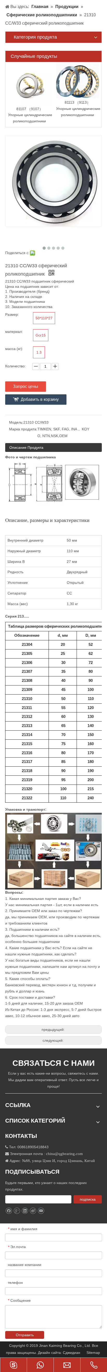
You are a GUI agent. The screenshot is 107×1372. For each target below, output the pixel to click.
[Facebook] (8, 1211)
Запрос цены (25, 386)
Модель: (16, 422)
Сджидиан (72, 1352)
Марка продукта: (23, 429)
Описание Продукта (26, 447)
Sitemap (93, 1352)
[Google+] (17, 1211)
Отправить (25, 1335)
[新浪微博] (33, 1211)
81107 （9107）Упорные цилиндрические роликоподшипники (30, 115)
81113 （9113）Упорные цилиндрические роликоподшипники (78, 108)
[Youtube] (41, 1211)
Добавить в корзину (40, 399)
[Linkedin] (25, 1211)
